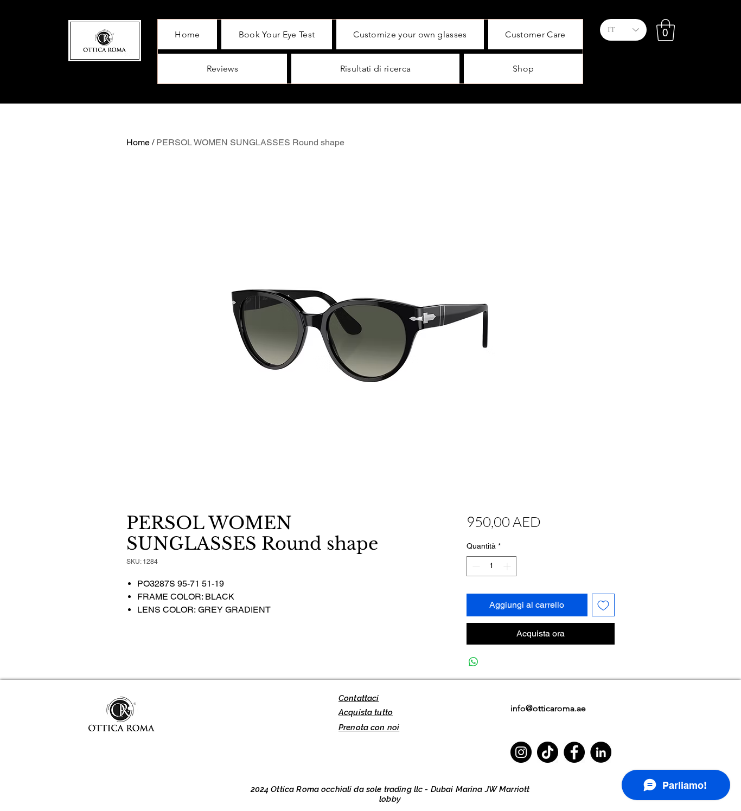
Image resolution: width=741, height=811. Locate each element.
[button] (665, 30)
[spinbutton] (491, 566)
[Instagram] (521, 752)
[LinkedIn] (600, 752)
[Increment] (508, 566)
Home (138, 142)
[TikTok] (547, 752)
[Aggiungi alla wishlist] (603, 605)
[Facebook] (574, 752)
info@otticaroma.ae (548, 708)
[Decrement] (475, 566)
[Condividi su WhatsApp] (473, 661)
